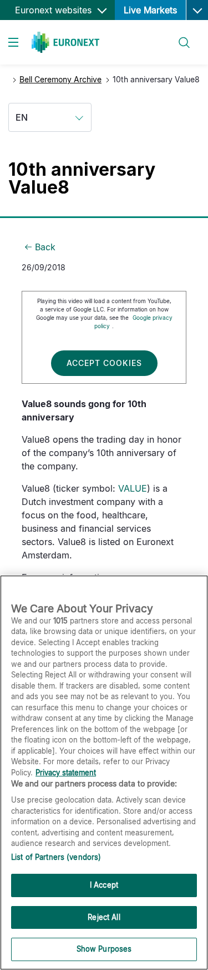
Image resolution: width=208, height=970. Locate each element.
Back (45, 247)
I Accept (104, 884)
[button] (197, 10)
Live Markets (150, 10)
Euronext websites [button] (54, 10)
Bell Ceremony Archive (60, 79)
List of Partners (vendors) (56, 857)
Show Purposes (104, 948)
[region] (104, 772)
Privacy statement (65, 772)
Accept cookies (104, 363)
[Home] (65, 42)
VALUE (132, 488)
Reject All (104, 917)
